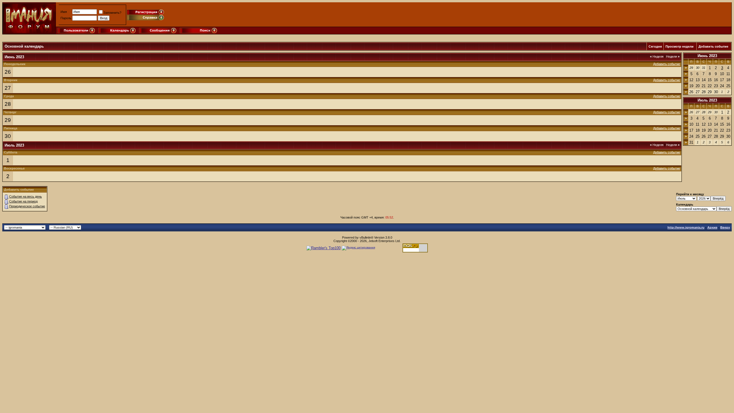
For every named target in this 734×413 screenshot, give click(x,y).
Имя (63, 11)
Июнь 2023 (707, 56)
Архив (712, 227)
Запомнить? (112, 12)
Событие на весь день (25, 196)
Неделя (656, 56)
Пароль (65, 18)
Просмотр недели (679, 46)
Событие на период (23, 201)
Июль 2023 (707, 100)
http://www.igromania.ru (685, 227)
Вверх (725, 227)
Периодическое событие (27, 206)
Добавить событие (713, 46)
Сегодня (655, 46)
